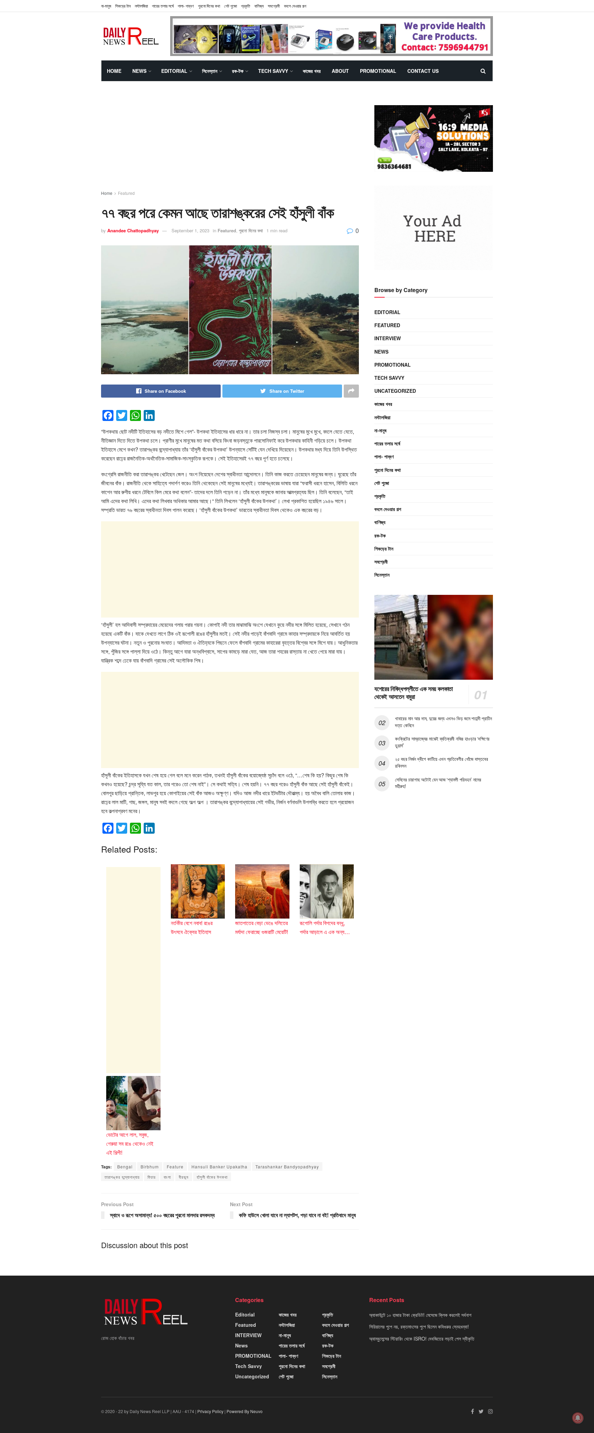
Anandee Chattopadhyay (133, 230)
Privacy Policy (210, 1411)
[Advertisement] (230, 142)
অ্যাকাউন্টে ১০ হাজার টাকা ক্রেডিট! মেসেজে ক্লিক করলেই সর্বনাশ (420, 1314)
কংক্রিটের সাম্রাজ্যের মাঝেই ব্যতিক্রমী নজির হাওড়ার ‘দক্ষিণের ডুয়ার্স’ (442, 742)
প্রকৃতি (245, 6)
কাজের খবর (312, 70)
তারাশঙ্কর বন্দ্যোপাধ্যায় (122, 1177)
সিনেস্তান (209, 70)
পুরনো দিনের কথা (209, 6)
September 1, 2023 (190, 230)
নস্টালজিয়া (141, 6)
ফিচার (151, 1177)
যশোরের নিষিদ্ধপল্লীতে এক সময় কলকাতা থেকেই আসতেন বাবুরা (413, 692)
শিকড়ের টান (123, 6)
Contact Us (423, 70)
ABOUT (340, 70)
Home (114, 70)
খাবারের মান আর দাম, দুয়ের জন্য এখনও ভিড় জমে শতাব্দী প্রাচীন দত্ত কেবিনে (443, 722)
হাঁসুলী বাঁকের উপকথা (212, 1177)
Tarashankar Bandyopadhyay (287, 1166)
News (139, 70)
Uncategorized (395, 390)
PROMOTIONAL (378, 70)
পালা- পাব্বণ (186, 6)
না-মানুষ (106, 6)
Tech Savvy (273, 70)
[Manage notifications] (577, 1417)
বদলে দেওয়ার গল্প (295, 6)
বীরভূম (184, 1177)
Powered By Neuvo (245, 1411)
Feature (175, 1166)
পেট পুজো (230, 6)
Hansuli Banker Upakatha (219, 1166)
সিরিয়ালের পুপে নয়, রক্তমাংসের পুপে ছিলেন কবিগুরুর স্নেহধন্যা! (419, 1326)
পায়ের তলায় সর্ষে (163, 6)
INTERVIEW (387, 338)
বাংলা (167, 1177)
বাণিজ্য (259, 6)
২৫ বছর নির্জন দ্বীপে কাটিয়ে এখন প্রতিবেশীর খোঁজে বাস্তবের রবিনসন (441, 762)
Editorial (174, 70)
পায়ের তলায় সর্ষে (387, 443)
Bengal (125, 1166)
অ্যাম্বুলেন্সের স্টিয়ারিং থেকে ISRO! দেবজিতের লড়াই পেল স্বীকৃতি (421, 1338)
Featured (126, 193)
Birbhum (150, 1166)
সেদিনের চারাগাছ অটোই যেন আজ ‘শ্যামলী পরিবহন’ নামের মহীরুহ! (438, 783)
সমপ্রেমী (274, 6)
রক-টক (237, 70)
